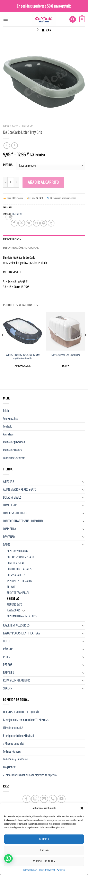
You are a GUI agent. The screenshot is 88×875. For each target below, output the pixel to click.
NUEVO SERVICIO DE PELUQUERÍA (21, 712)
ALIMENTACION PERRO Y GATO (19, 489)
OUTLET (7, 641)
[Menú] (5, 19)
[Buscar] (72, 19)
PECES (6, 657)
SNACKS (7, 688)
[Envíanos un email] (44, 799)
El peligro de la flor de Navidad (18, 736)
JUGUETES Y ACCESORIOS (16, 625)
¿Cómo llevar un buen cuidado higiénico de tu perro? (30, 775)
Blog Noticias (9, 767)
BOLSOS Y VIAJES (12, 497)
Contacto (7, 426)
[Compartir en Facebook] (14, 223)
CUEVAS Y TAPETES (16, 575)
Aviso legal (61, 870)
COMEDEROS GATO (16, 563)
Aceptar (44, 839)
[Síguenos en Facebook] (26, 799)
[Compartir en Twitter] (29, 223)
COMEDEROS (10, 505)
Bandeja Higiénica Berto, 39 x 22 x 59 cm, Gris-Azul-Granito (22, 356)
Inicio (6, 126)
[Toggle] (83, 481)
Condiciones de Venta (14, 458)
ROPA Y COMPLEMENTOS (16, 680)
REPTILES (8, 672)
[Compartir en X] (21, 223)
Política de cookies (12, 450)
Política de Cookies (30, 870)
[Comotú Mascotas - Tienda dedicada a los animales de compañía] (44, 19)
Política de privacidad (47, 870)
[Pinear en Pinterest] (43, 223)
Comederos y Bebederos (15, 759)
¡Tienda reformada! (13, 728)
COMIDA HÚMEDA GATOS (19, 569)
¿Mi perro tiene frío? (14, 743)
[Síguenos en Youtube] (61, 799)
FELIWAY (11, 586)
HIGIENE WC (27, 126)
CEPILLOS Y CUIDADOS (17, 551)
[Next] (85, 343)
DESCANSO (9, 537)
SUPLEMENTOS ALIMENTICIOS (22, 616)
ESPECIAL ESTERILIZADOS (19, 581)
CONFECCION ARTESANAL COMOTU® (23, 521)
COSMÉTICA (9, 529)
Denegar (44, 850)
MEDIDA (7, 165)
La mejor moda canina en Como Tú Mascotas (26, 720)
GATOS (15, 126)
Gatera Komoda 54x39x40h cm (66, 354)
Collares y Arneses (12, 751)
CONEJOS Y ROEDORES (15, 513)
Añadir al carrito (43, 182)
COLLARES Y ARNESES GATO (20, 557)
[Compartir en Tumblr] (51, 223)
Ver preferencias (44, 861)
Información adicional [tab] (21, 247)
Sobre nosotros (10, 418)
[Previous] (3, 343)
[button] (82, 808)
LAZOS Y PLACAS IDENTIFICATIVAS (21, 633)
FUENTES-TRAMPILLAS (18, 592)
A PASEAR (8, 481)
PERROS (7, 664)
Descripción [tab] (12, 239)
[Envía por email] (36, 223)
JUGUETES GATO (14, 604)
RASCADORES (13, 610)
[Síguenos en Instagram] (35, 799)
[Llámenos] (53, 799)
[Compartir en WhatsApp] (9, 217)
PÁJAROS (8, 649)
